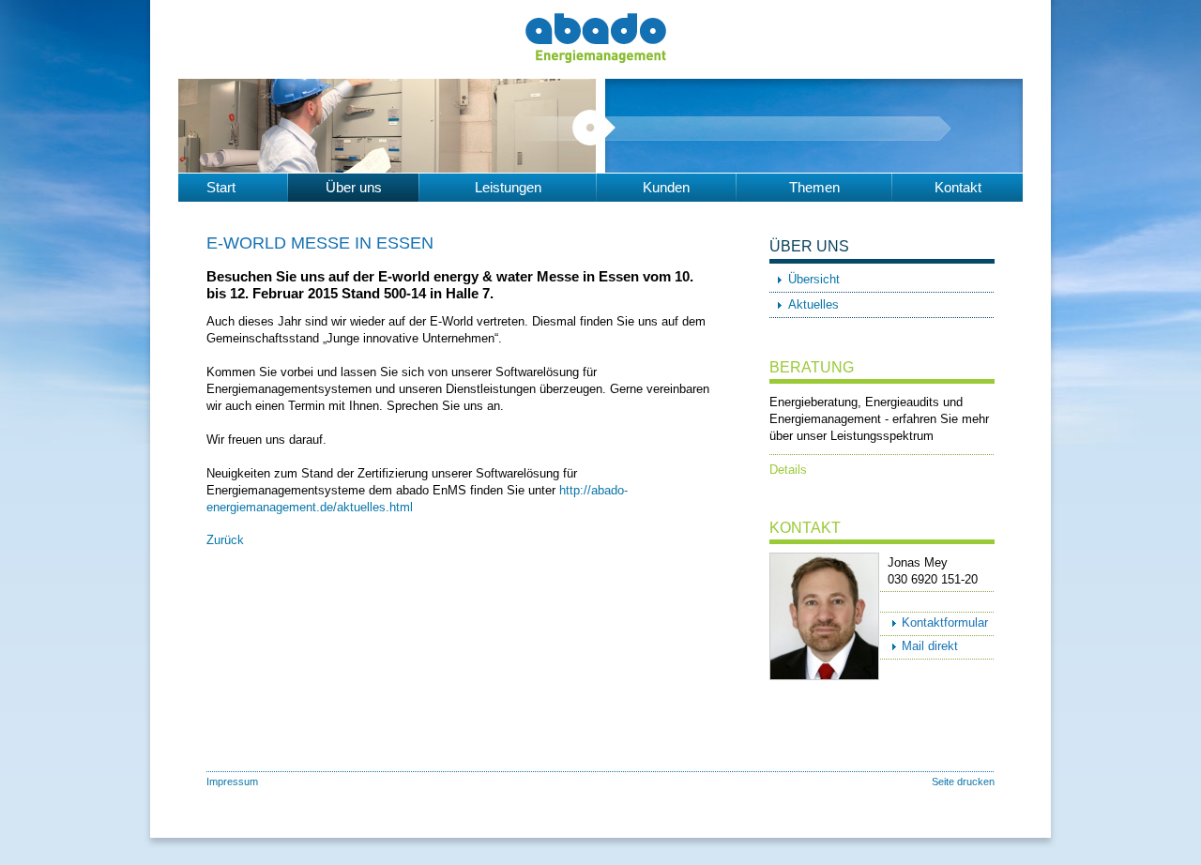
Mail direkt (930, 646)
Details (788, 470)
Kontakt (958, 187)
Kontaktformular (945, 622)
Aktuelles (813, 304)
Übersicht (814, 279)
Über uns (354, 187)
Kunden (666, 187)
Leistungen (508, 187)
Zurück (225, 540)
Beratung (811, 367)
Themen (814, 187)
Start (221, 187)
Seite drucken (963, 781)
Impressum (232, 781)
